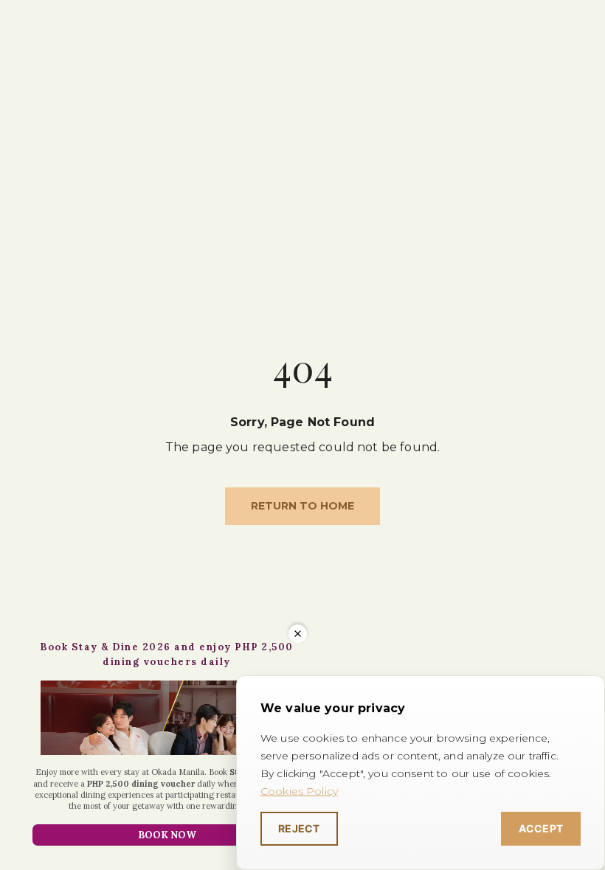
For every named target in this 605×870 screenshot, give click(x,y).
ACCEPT (541, 828)
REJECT (299, 828)
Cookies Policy (299, 791)
